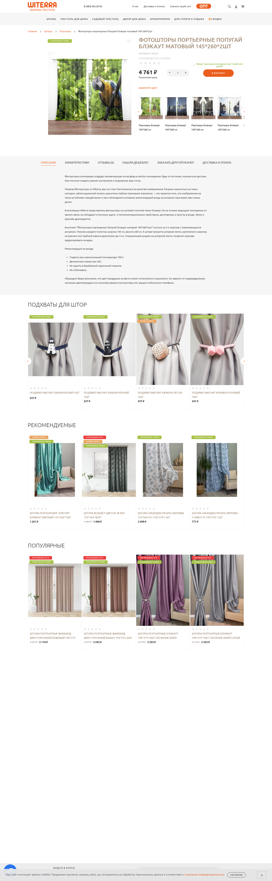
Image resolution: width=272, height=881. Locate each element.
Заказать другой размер (175, 162)
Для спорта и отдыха (189, 19)
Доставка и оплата (154, 6)
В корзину (218, 73)
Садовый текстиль (105, 19)
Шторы (51, 19)
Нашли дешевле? (135, 162)
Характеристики (77, 162)
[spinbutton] (177, 72)
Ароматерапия (160, 19)
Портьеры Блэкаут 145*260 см (149, 127)
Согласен (236, 875)
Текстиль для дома (74, 19)
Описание (48, 162)
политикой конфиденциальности (204, 874)
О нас (135, 6)
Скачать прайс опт (180, 6)
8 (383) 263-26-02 (93, 6)
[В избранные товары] (129, 41)
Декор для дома (134, 19)
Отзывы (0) (106, 162)
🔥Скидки (215, 19)
